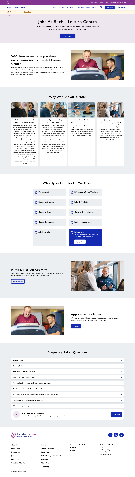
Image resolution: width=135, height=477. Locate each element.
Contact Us (116, 414)
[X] (116, 435)
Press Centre (15, 452)
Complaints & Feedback (18, 463)
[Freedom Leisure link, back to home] (13, 2)
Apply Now (80, 241)
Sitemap (43, 445)
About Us (14, 445)
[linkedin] (121, 435)
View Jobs (67, 36)
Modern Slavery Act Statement (51, 456)
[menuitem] (97, 2)
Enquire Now (122, 7)
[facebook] (110, 435)
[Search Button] (101, 7)
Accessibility (45, 459)
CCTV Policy (45, 466)
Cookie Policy (45, 452)
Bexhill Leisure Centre (16, 7)
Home (8, 15)
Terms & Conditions (47, 448)
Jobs (12, 456)
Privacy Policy (45, 463)
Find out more (18, 281)
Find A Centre (15, 448)
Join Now (110, 7)
